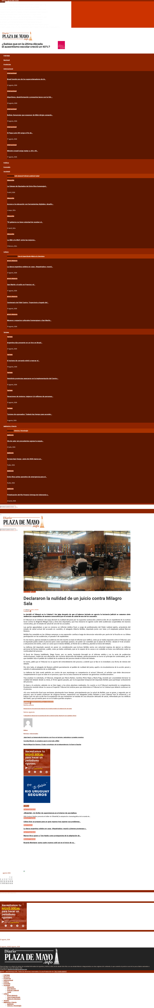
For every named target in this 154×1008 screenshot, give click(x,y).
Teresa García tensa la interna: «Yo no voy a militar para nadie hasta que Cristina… (23, 9)
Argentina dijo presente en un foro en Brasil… (24, 343)
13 (6, 881)
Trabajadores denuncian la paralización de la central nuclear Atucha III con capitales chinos (50, 715)
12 (4, 881)
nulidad (51, 702)
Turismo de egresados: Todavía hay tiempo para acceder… (29, 414)
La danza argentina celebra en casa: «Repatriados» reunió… (30, 267)
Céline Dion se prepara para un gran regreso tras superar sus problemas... (52, 822)
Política (6, 163)
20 (6, 883)
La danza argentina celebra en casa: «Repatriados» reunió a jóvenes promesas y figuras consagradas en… (30, 27)
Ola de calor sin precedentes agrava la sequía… (25, 441)
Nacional (7, 60)
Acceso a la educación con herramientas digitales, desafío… (30, 204)
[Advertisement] (77, 857)
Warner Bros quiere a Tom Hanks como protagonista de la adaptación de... (52, 836)
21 (8, 883)
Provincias (7, 64)
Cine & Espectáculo (30, 809)
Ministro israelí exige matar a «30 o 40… (22, 151)
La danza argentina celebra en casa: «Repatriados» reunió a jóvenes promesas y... (55, 829)
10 (1, 881)
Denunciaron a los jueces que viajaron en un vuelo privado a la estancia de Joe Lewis (48, 708)
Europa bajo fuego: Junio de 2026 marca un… (24, 459)
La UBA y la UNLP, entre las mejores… (21, 240)
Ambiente (10, 435)
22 (10, 883)
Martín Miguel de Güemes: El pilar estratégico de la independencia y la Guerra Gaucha (52, 744)
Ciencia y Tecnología (14, 1006)
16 (12, 881)
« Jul (1, 889)
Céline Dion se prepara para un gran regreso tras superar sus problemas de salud (23, 17)
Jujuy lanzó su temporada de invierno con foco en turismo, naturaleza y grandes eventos (54, 737)
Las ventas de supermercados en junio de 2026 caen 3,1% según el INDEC (20, 14)
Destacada (27, 592)
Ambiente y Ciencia (10, 426)
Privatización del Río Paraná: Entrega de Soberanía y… (28, 495)
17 (1, 883)
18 (3, 883)
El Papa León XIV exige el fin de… (20, 133)
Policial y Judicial (13, 990)
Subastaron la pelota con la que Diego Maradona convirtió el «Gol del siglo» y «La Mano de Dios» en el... (40, 936)
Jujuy (39, 702)
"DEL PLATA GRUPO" (60, 971)
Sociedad (7, 171)
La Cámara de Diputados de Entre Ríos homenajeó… (27, 186)
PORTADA (7, 56)
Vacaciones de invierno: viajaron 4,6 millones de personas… (30, 396)
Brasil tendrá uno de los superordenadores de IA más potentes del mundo (21, 22)
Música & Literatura (30, 818)
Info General (11, 989)
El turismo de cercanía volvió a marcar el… (23, 361)
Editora (27, 609)
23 (12, 883)
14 (8, 881)
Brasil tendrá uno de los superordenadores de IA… (26, 79)
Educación (10, 180)
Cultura (6, 252)
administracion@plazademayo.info (17, 969)
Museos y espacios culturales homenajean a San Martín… (29, 320)
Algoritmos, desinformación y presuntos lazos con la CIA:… (29, 97)
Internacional (8, 69)
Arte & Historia (12, 261)
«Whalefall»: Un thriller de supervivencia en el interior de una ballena (19, 7)
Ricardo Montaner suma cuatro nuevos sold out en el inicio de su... (49, 843)
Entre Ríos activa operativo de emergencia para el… (27, 477)
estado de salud (29, 702)
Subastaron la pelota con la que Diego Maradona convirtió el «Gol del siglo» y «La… (23, 4)
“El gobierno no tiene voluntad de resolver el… (25, 222)
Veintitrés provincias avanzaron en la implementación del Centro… (32, 379)
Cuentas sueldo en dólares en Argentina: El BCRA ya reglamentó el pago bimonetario (24, 12)
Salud (9, 992)
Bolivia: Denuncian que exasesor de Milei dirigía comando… (30, 115)
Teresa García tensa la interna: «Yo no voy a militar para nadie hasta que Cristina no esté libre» (35, 900)
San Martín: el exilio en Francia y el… (21, 285)
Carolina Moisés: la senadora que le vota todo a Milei (41, 741)
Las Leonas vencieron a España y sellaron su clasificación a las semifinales (21, 19)
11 (2, 881)
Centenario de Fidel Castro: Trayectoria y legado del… (27, 303)
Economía (7, 167)
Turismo (6, 332)
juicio (35, 702)
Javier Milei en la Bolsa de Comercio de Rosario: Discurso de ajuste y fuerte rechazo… (24, 24)
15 (10, 881)
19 (4, 883)
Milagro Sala (45, 702)
